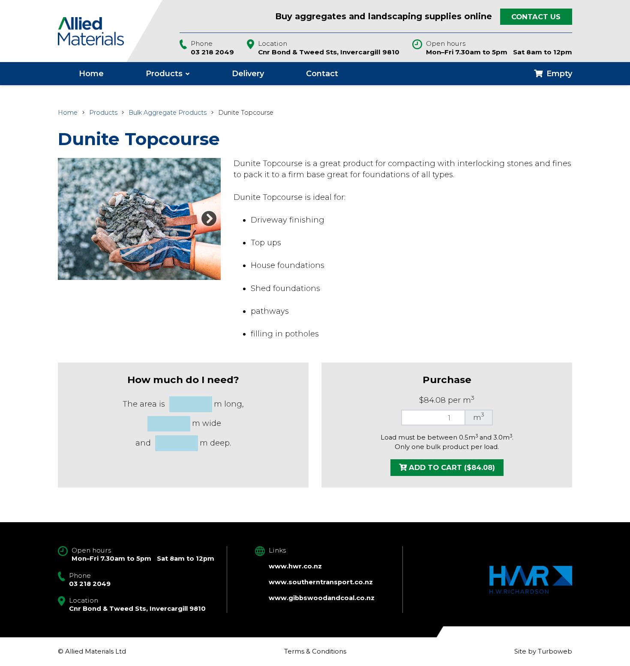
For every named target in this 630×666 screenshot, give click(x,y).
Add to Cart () (451, 467)
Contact (322, 73)
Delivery (248, 73)
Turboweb (555, 651)
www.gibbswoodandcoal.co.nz (322, 598)
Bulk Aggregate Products (168, 112)
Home (91, 73)
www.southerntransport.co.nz (321, 582)
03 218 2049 (212, 52)
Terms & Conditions (315, 651)
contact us (536, 16)
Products (164, 73)
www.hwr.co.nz (295, 566)
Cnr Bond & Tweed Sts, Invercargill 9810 (328, 52)
